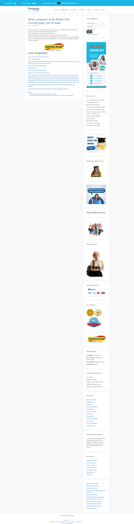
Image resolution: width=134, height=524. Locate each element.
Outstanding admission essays (94, 506)
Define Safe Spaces (32, 68)
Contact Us (89, 9)
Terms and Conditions (92, 418)
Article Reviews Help (92, 460)
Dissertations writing (92, 470)
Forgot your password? (92, 34)
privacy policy (90, 421)
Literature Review (91, 462)
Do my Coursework (91, 399)
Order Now (96, 9)
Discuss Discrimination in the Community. (38, 56)
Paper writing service (92, 508)
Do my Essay (73, 9)
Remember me (91, 29)
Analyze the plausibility (34, 59)
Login (103, 9)
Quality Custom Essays (92, 488)
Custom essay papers (92, 411)
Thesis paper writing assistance (94, 501)
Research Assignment (92, 406)
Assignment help (64, 9)
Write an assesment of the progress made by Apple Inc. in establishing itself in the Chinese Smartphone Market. (52, 95)
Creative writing (91, 465)
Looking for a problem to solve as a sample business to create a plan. (43, 93)
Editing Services (91, 402)
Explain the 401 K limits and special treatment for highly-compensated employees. (48, 88)
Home (56, 9)
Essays (31, 92)
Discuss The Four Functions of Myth (37, 70)
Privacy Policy (90, 416)
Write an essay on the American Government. (39, 72)
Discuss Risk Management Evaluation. (37, 65)
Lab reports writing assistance (94, 503)
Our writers (81, 9)
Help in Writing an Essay (93, 485)
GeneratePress (71, 515)
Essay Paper (89, 404)
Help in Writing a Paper (92, 483)
